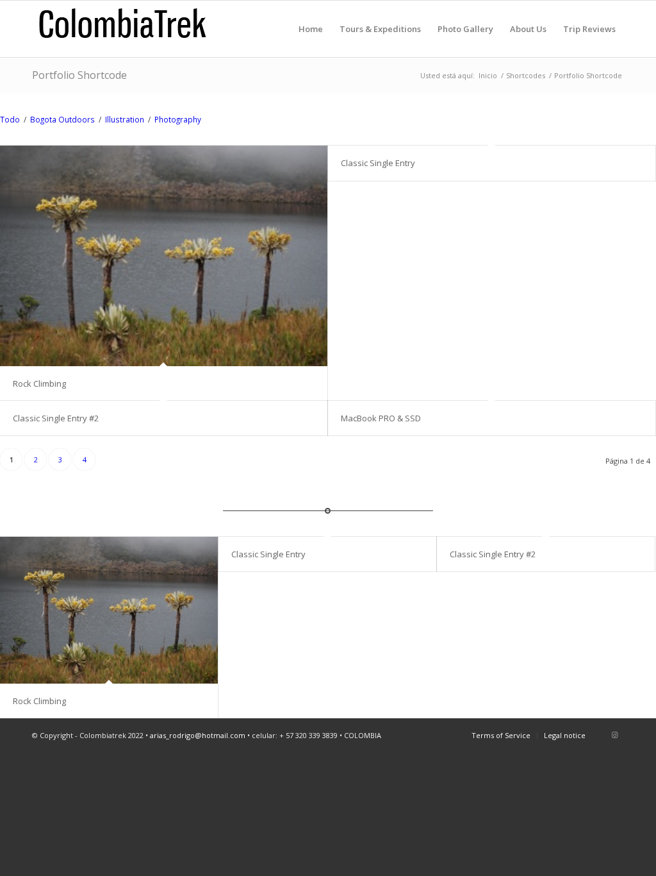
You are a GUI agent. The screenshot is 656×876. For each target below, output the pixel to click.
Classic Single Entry (378, 163)
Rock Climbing (39, 383)
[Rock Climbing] (163, 256)
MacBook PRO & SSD (381, 418)
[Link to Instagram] (614, 735)
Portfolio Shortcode (79, 75)
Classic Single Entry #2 (56, 418)
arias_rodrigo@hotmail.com (197, 735)
